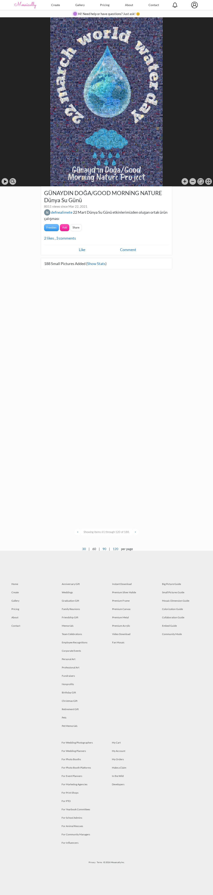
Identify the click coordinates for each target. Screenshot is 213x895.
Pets (64, 717)
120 (115, 549)
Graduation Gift (70, 600)
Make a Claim (119, 767)
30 (84, 549)
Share (76, 227)
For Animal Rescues (72, 826)
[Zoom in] (184, 181)
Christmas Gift (69, 700)
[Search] (12, 181)
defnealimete (61, 212)
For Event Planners (72, 776)
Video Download (121, 634)
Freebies (51, 227)
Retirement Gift (70, 709)
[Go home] (200, 181)
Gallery (80, 5)
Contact (154, 5)
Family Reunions (71, 609)
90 (104, 549)
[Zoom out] (192, 181)
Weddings (67, 592)
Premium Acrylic (121, 625)
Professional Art (70, 667)
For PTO (66, 801)
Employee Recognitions (74, 642)
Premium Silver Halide (124, 592)
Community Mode (172, 634)
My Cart (116, 742)
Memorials (67, 625)
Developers (118, 784)
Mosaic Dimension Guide (175, 600)
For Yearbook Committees (76, 809)
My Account (118, 750)
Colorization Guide (172, 609)
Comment (128, 249)
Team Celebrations (72, 634)
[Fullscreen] (208, 181)
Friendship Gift (70, 617)
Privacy (92, 862)
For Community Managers (76, 834)
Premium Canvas (121, 609)
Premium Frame (121, 600)
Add (64, 227)
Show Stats (96, 263)
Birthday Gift (69, 692)
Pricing (104, 5)
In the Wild (118, 776)
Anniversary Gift (71, 584)
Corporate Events (71, 650)
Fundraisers (68, 675)
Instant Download (122, 584)
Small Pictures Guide (173, 592)
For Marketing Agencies (74, 784)
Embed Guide (169, 625)
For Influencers (70, 842)
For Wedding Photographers (77, 742)
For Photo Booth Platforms (76, 767)
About (129, 5)
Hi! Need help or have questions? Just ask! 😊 (109, 14)
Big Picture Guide (171, 584)
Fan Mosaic (118, 642)
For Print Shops (70, 792)
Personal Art (68, 659)
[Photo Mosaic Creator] (25, 5)
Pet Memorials (69, 725)
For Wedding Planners (74, 750)
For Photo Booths (71, 759)
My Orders (118, 759)
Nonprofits (68, 684)
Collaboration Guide (173, 617)
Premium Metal (120, 617)
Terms (99, 862)
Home (14, 584)
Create (55, 5)
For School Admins (72, 817)
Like (82, 249)
